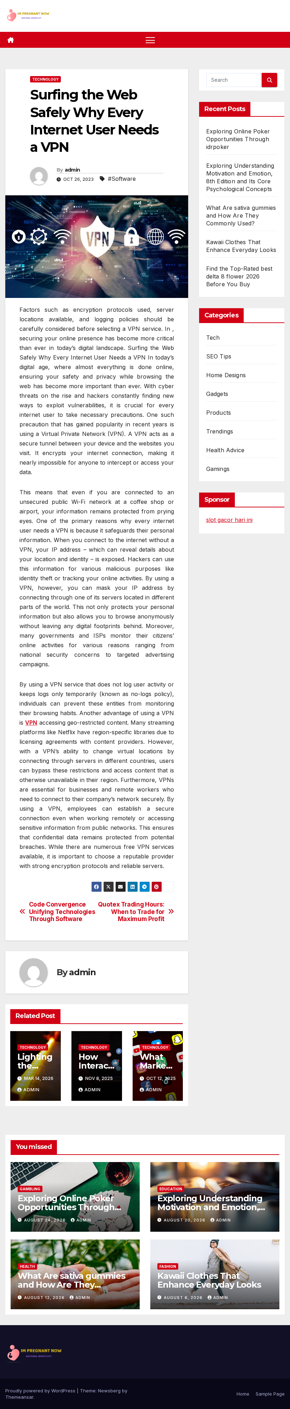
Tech (213, 337)
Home (243, 1394)
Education (171, 1189)
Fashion (168, 1266)
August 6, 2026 (184, 1297)
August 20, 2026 (185, 1220)
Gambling (30, 1189)
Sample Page (270, 1394)
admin (72, 170)
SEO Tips (219, 356)
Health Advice (225, 450)
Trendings (219, 431)
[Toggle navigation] (150, 39)
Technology (45, 79)
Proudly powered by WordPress (41, 1390)
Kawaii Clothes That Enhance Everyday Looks (209, 1280)
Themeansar (19, 1397)
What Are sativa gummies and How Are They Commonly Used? (241, 215)
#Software (122, 178)
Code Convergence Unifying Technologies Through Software (62, 911)
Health (27, 1266)
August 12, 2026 (45, 1297)
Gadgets (217, 393)
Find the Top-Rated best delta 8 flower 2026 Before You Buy (239, 276)
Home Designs (226, 375)
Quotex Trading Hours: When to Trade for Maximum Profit (131, 911)
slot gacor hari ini (229, 519)
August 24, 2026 (45, 1220)
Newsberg (109, 1390)
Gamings (218, 468)
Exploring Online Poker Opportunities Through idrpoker (238, 139)
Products (218, 412)
